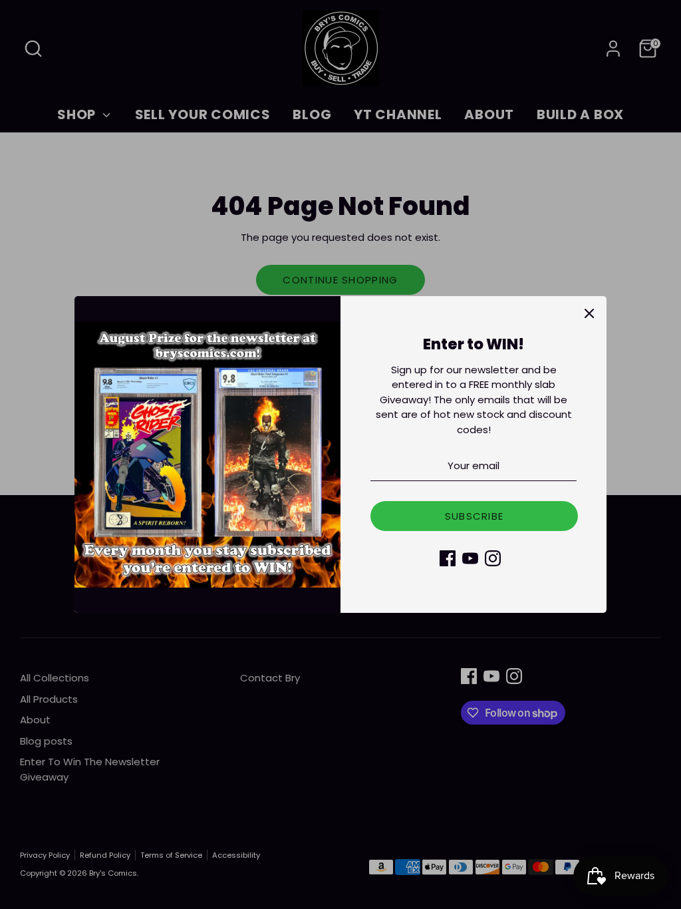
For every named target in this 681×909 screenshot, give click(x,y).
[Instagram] (493, 558)
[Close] (589, 313)
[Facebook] (448, 558)
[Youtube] (470, 558)
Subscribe (474, 516)
